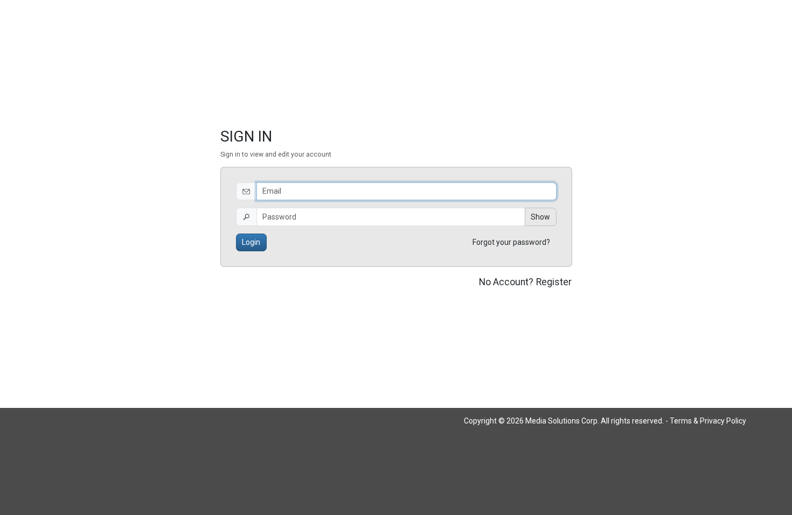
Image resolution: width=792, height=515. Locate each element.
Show (540, 217)
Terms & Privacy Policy (708, 421)
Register (554, 282)
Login (251, 242)
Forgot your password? (511, 242)
